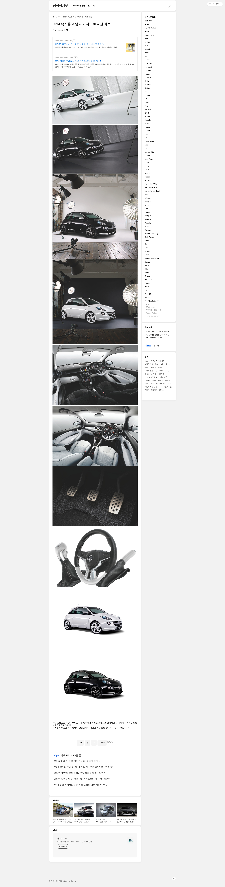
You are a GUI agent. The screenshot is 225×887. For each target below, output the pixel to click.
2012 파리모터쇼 (151, 377)
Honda (147, 116)
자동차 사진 (160, 361)
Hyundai (148, 120)
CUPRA (148, 78)
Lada (146, 148)
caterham (148, 63)
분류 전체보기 (151, 17)
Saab (147, 241)
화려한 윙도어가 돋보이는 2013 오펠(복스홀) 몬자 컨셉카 (82, 779)
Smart (147, 255)
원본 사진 (162, 383)
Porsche (148, 223)
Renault (147, 230)
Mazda (147, 177)
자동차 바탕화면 (164, 380)
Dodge (147, 88)
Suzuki (147, 265)
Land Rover (149, 159)
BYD (146, 56)
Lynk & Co (149, 21)
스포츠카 (154, 383)
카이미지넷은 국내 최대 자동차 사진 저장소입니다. (75, 842)
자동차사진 (167, 387)
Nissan (147, 205)
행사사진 (148, 294)
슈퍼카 (147, 390)
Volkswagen (149, 283)
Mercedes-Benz (151, 187)
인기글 (156, 345)
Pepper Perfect (151, 313)
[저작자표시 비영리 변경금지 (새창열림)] (110, 742)
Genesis (148, 109)
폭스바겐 (154, 390)
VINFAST (148, 280)
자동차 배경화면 (151, 380)
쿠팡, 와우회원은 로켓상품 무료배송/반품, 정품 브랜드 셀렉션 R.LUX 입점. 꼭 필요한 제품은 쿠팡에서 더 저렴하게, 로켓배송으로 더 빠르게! (94, 65)
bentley (147, 42)
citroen (147, 74)
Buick (147, 53)
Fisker (147, 102)
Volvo (147, 287)
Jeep (146, 134)
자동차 (153, 367)
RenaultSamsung (151, 234)
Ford (146, 106)
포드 (169, 383)
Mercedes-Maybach (152, 191)
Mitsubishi (148, 198)
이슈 (166, 371)
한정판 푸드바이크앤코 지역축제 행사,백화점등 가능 (79, 44)
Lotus (147, 170)
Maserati (148, 173)
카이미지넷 (60, 5)
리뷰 (154, 374)
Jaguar (147, 131)
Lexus (147, 163)
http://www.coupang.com (64, 57)
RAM (147, 226)
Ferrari (147, 95)
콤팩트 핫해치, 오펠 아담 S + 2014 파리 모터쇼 (77, 761)
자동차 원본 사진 (151, 371)
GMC (147, 113)
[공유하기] (87, 743)
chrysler (148, 70)
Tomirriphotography (153, 316)
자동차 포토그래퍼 (152, 301)
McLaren (148, 180)
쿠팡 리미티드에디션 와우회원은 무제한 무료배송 (78, 61)
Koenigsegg (149, 141)
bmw (160, 387)
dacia (147, 81)
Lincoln (147, 166)
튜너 (167, 364)
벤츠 (146, 361)
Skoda (147, 251)
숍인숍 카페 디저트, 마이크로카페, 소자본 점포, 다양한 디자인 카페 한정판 (86, 47)
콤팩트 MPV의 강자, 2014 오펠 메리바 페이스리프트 (80, 773)
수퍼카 (161, 364)
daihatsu (148, 85)
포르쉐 (147, 383)
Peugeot (148, 216)
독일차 (160, 367)
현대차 (161, 390)
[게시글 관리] (94, 743)
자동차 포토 (149, 364)
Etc (146, 290)
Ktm (146, 145)
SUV (156, 364)
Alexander (149, 304)
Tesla (147, 272)
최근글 (148, 345)
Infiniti (147, 124)
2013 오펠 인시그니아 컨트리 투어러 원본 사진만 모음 (80, 785)
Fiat (146, 99)
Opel (57, 755)
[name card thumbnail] (130, 840)
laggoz (73, 881)
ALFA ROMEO (150, 28)
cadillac (147, 60)
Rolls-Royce (149, 237)
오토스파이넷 (79, 5)
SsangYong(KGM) (152, 258)
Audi (146, 39)
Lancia (147, 155)
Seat (146, 248)
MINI (146, 195)
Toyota (147, 276)
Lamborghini (149, 152)
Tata (146, 269)
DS (146, 92)
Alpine (147, 31)
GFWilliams (150, 307)
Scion (147, 244)
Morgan (147, 202)
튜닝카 (161, 371)
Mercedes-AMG (151, 184)
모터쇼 (147, 297)
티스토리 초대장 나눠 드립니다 (157, 331)
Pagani (147, 212)
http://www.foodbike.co (63, 40)
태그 (95, 5)
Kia (146, 138)
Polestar (148, 219)
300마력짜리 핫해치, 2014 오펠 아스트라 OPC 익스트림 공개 (84, 767)
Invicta (147, 127)
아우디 (151, 361)
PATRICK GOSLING (154, 310)
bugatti (147, 49)
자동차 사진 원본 (151, 387)
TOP (174, 878)
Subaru (147, 262)
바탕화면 (161, 374)
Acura (147, 24)
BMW (147, 46)
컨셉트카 (148, 374)
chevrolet (148, 67)
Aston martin (149, 35)
